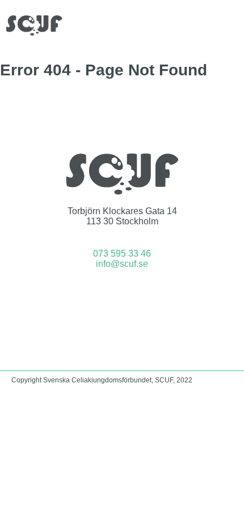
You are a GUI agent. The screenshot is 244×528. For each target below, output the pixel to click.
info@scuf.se (122, 264)
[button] (230, 25)
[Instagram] (137, 294)
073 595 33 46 (122, 253)
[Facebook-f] (107, 294)
